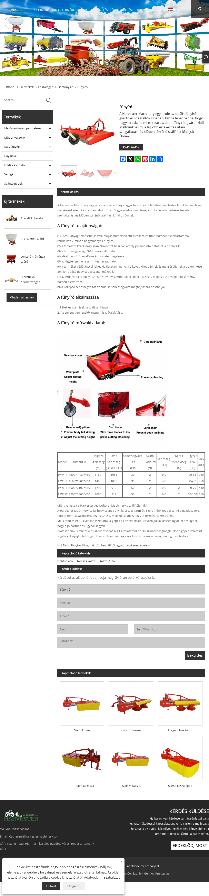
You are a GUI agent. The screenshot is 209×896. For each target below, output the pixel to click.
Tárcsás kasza (86, 561)
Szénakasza (82, 730)
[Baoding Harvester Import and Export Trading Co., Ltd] (17, 10)
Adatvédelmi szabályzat (143, 866)
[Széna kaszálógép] (180, 758)
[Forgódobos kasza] (180, 702)
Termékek (27, 87)
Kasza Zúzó (107, 561)
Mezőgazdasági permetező (22, 128)
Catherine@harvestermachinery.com (34, 836)
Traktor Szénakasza (131, 730)
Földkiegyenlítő (14, 165)
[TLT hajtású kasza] (82, 758)
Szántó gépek (13, 183)
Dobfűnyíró (65, 87)
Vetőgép (9, 174)
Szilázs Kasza (131, 786)
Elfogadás (74, 886)
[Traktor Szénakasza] (131, 702)
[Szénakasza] (82, 702)
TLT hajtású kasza (82, 786)
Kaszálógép (45, 87)
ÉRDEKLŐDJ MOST (190, 845)
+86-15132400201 (17, 829)
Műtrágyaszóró (14, 137)
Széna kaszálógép (180, 786)
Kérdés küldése (131, 147)
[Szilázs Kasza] (131, 758)
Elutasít (51, 886)
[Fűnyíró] (69, 173)
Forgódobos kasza (180, 730)
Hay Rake (10, 156)
